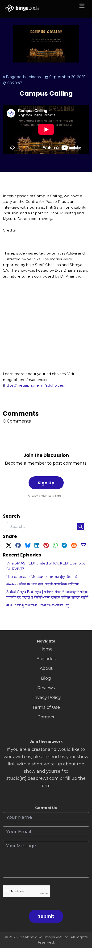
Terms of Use (46, 707)
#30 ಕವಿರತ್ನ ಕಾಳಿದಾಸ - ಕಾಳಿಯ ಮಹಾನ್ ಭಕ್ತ (37, 605)
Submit (46, 916)
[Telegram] (64, 546)
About (46, 668)
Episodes (46, 658)
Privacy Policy (46, 697)
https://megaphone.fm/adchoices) (34, 385)
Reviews (46, 687)
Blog (46, 678)
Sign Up (46, 483)
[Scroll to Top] (83, 923)
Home (46, 649)
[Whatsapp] (55, 546)
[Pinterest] (46, 546)
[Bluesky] (27, 546)
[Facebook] (18, 546)
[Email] (83, 546)
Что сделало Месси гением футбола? (42, 576)
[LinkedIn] (36, 546)
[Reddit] (74, 546)
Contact (46, 717)
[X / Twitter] (8, 546)
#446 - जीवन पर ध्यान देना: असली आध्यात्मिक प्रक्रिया (42, 584)
